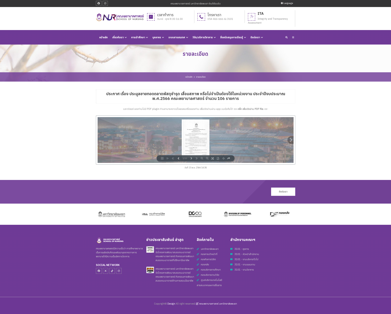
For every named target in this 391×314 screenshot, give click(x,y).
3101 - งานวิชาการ (244, 269)
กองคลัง (205, 264)
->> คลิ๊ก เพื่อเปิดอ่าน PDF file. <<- (250, 108)
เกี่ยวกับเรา (118, 37)
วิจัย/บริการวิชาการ (203, 37)
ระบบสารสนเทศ (176, 37)
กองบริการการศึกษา (211, 269)
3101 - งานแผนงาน (244, 264)
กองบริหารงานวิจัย (210, 274)
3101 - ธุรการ (241, 248)
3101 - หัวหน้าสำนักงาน (246, 254)
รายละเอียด (201, 76)
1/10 (185, 158)
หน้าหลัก (188, 76)
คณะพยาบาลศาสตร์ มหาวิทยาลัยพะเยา (217, 303)
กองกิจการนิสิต (208, 259)
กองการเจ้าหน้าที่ (209, 254)
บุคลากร (156, 37)
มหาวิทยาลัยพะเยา (210, 248)
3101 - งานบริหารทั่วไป (246, 259)
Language (288, 3)
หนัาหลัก (103, 37)
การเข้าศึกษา (138, 37)
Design (171, 303)
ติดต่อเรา (255, 37)
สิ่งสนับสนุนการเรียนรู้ (231, 37)
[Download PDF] (218, 158)
